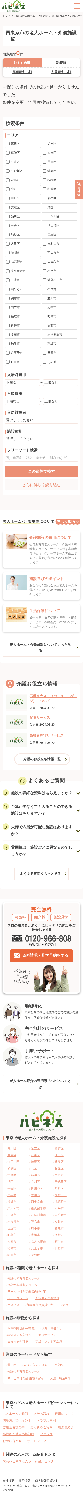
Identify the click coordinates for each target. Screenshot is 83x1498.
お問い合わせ (12, 1441)
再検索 (78, 192)
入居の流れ (41, 1413)
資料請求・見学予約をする (45, 955)
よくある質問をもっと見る (40, 873)
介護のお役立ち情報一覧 (42, 759)
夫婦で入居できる (35, 1364)
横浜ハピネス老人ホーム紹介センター (30, 1461)
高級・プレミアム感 (48, 1341)
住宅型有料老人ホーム (22, 1285)
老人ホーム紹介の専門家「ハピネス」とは (40, 1084)
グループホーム (17, 1298)
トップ (6, 15)
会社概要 (8, 1480)
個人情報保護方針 (47, 1480)
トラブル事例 (46, 1420)
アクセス (46, 1434)
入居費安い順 (61, 72)
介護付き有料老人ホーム (23, 1278)
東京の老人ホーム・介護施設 (31, 15)
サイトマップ (36, 1441)
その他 (64, 1305)
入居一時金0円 (51, 1328)
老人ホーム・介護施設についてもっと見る (40, 648)
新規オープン (47, 1335)
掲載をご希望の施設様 (18, 1434)
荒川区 (11, 1364)
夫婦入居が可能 (17, 1341)
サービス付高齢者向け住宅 (25, 1378)
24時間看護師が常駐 (21, 1328)
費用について (64, 1413)
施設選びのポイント (17, 1420)
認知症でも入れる (19, 1335)
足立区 (58, 1364)
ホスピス (13, 1305)
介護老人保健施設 (47, 1298)
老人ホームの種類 (15, 1413)
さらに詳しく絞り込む (41, 485)
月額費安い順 (22, 72)
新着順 (61, 62)
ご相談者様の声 (14, 1427)
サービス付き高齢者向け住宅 (26, 1291)
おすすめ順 (21, 62)
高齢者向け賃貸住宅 (39, 1305)
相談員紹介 (66, 1427)
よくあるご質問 (41, 1427)
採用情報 (25, 1480)
